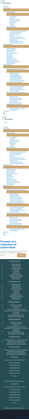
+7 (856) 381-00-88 (14, 368)
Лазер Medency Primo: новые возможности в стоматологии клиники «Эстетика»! (16, 310)
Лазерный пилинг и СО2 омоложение (17, 109)
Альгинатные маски (16, 102)
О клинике (6, 7)
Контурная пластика (16, 77)
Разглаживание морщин (17, 89)
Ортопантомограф (15, 32)
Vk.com (14, 376)
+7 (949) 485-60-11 (14, 365)
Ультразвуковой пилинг (17, 86)
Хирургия (9, 57)
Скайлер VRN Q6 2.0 (16, 41)
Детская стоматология (13, 61)
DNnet (26, 417)
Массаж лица (14, 96)
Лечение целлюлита (16, 88)
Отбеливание (10, 63)
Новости (12, 24)
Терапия (9, 54)
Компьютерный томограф (18, 31)
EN (4, 112)
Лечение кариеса (11, 53)
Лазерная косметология (14, 104)
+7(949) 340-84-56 (14, 370)
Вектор (12, 35)
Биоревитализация (16, 76)
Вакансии (13, 22)
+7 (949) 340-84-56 (14, 362)
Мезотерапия (14, 73)
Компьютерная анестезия (18, 38)
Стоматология (7, 44)
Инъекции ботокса (15, 79)
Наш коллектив (14, 19)
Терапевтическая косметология (16, 92)
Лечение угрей (14, 91)
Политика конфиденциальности (15, 381)
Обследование (11, 48)
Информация (10, 12)
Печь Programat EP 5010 (17, 42)
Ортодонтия (10, 51)
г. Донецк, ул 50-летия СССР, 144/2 (14, 360)
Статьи (12, 25)
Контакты (6, 111)
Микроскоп (13, 40)
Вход (4, 114)
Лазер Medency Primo (16, 37)
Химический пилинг (16, 99)
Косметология (7, 64)
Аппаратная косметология (14, 82)
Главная (5, 6)
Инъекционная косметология (15, 69)
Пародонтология (11, 60)
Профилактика (11, 50)
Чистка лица (13, 101)
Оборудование (11, 26)
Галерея (12, 18)
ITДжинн (21, 417)
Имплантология (11, 58)
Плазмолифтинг (15, 74)
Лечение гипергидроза (17, 80)
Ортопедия (10, 56)
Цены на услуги (14, 21)
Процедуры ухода (15, 98)
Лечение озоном (15, 34)
